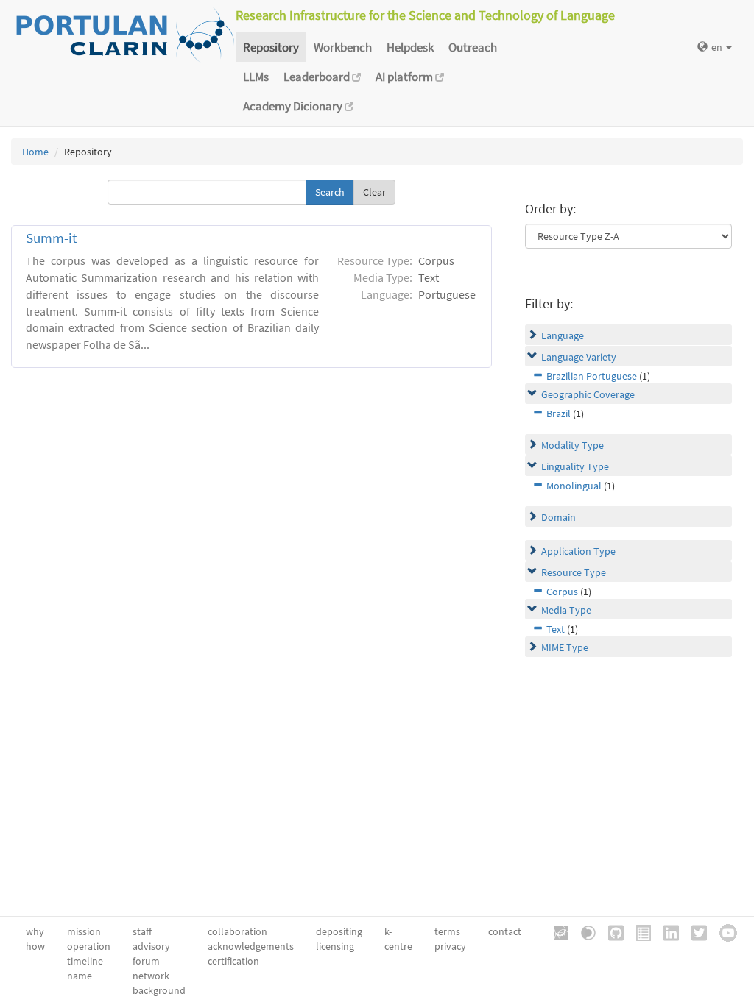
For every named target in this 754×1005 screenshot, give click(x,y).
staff (142, 931)
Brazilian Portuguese (591, 376)
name (79, 975)
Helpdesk (410, 47)
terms (447, 931)
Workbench (343, 47)
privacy (450, 946)
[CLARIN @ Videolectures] (583, 931)
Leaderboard (317, 76)
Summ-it (51, 238)
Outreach (472, 47)
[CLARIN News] (638, 931)
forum (146, 960)
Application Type (578, 551)
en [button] (718, 47)
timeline (85, 960)
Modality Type (572, 445)
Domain (558, 517)
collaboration (237, 931)
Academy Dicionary (294, 106)
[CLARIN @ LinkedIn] (666, 931)
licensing (335, 946)
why (35, 931)
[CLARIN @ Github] (611, 931)
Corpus (562, 591)
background (159, 990)
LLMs (256, 76)
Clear (374, 192)
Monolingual (574, 485)
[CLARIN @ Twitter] (694, 931)
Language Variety (578, 356)
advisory (151, 946)
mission (84, 931)
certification (233, 960)
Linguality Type (575, 466)
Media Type (566, 610)
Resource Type (573, 572)
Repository (271, 47)
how (35, 946)
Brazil (558, 413)
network (151, 975)
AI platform (405, 76)
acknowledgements (251, 946)
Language (562, 335)
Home (35, 151)
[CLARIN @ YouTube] (723, 931)
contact (504, 931)
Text (555, 629)
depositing (339, 931)
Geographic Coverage (588, 394)
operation (88, 946)
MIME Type (564, 647)
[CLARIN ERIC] (555, 931)
